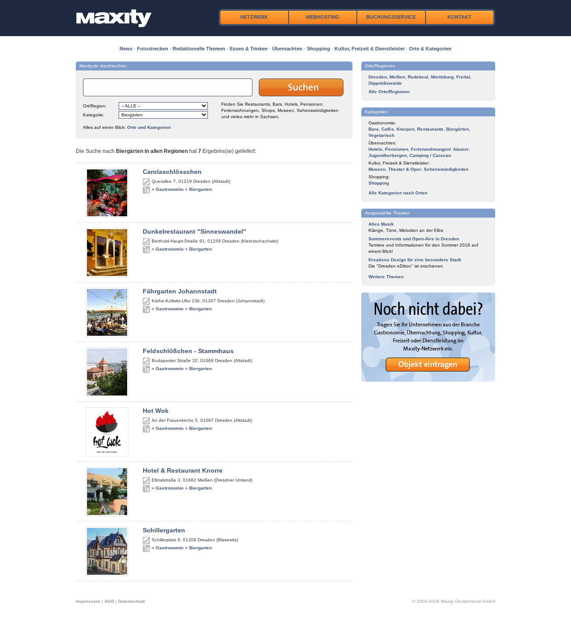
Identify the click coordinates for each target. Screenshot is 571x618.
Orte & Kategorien (430, 48)
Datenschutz (131, 601)
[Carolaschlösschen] (107, 216)
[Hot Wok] (107, 455)
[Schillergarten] (107, 574)
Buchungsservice (391, 17)
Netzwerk (254, 17)
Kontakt (459, 17)
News (126, 48)
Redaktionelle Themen (199, 48)
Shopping (318, 48)
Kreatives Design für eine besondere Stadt (414, 259)
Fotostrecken (152, 48)
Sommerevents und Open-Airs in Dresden (413, 238)
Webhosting (322, 17)
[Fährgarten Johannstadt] (107, 335)
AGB (109, 601)
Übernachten (287, 48)
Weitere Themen (386, 276)
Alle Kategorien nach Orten (397, 192)
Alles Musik (381, 224)
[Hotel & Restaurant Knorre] (107, 514)
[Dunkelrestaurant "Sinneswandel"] (107, 275)
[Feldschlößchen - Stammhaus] (107, 395)
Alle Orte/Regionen (389, 91)
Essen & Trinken (249, 48)
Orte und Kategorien (149, 127)
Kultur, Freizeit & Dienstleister (370, 48)
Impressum (88, 601)
